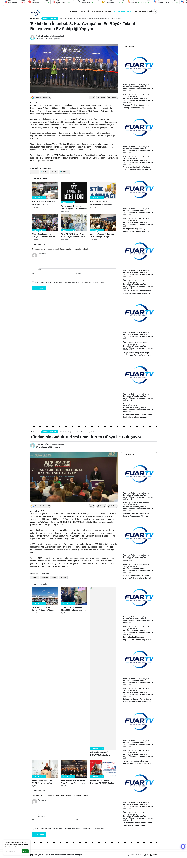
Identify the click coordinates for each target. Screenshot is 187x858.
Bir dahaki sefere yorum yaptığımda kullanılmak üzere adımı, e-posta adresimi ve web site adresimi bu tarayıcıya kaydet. (70, 282)
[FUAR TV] (35, 11)
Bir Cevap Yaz (39, 244)
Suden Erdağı (42, 36)
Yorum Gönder (39, 288)
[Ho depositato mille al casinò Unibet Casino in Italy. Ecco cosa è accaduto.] (139, 390)
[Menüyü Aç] (45, 11)
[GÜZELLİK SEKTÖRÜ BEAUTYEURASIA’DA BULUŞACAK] (103, 673)
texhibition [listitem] (64, 172)
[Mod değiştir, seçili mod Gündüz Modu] (154, 11)
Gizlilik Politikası (10, 851)
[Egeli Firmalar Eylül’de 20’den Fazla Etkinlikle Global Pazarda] (74, 773)
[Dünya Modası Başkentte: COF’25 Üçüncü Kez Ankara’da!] (74, 197)
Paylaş (155, 854)
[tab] (137, 46)
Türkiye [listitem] (63, 577)
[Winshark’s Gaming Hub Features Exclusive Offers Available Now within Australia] (139, 142)
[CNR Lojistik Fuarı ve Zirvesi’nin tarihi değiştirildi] (103, 197)
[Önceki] (2, 2)
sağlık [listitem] (54, 577)
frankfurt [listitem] (44, 577)
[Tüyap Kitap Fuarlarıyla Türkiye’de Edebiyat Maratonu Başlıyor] (45, 227)
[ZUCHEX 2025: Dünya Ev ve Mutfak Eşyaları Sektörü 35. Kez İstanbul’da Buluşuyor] (74, 227)
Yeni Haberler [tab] (129, 46)
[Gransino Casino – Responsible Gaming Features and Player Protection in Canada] (139, 81)
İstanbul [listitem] (44, 172)
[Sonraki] (2, 5)
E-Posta (79, 273)
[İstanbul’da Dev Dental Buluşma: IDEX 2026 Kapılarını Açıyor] (103, 773)
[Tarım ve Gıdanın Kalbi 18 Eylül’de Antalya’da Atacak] (45, 673)
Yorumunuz (42, 253)
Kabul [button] (25, 851)
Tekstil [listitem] (53, 172)
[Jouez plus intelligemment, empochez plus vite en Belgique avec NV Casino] (139, 204)
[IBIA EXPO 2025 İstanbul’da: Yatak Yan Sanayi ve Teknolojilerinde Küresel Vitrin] (45, 197)
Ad (33, 273)
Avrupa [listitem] (34, 172)
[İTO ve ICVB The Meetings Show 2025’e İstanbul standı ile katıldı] (74, 673)
